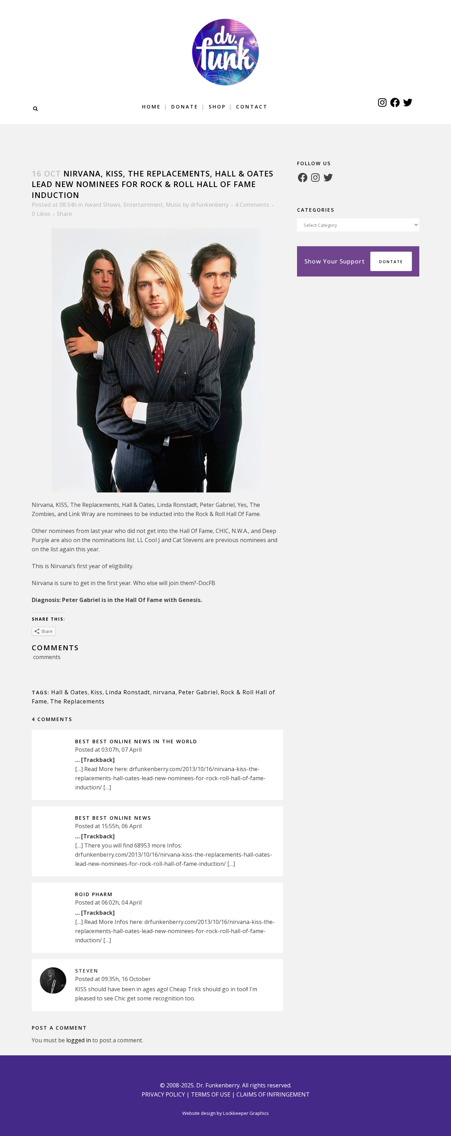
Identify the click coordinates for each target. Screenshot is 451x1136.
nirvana (164, 692)
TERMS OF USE (210, 1094)
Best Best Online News (113, 817)
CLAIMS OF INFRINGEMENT (273, 1094)
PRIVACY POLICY (163, 1094)
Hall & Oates (69, 692)
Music (173, 205)
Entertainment (143, 205)
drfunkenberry (209, 205)
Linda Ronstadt (127, 692)
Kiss (97, 692)
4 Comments (252, 205)
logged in (78, 1040)
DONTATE (391, 261)
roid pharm (94, 894)
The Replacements (77, 701)
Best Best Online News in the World (136, 741)
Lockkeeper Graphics (246, 1113)
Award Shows (103, 205)
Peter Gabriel (198, 692)
